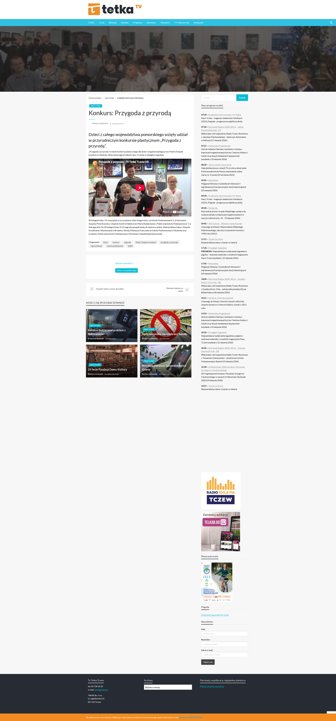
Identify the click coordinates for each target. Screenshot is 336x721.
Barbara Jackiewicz (100, 123)
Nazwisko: (205, 639)
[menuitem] (91, 22)
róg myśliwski (96, 245)
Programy (137, 22)
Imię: (203, 629)
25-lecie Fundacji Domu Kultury (107, 369)
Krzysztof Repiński (96, 339)
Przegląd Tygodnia (217, 248)
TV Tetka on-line (181, 22)
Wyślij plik (198, 22)
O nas (101, 22)
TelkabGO (165, 22)
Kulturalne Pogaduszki (219, 146)
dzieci (105, 242)
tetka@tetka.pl (101, 689)
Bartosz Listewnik (95, 374)
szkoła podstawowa (115, 245)
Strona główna (95, 98)
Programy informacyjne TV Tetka (224, 114)
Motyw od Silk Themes (190, 717)
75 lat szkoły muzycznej (219, 164)
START (91, 22)
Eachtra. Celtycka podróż (220, 298)
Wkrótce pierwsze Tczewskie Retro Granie (164, 367)
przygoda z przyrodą (169, 242)
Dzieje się (213, 208)
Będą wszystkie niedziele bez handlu (164, 334)
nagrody (127, 242)
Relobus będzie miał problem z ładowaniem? (107, 332)
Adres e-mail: (207, 650)
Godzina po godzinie (210, 615)
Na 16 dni (224, 615)
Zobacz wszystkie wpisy (126, 270)
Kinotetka (213, 180)
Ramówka (151, 22)
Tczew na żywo (215, 239)
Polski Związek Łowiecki (146, 242)
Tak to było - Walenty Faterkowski (225, 223)
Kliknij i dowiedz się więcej (212, 686)
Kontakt (125, 22)
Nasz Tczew (109, 98)
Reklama (113, 22)
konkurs (116, 242)
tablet (130, 245)
